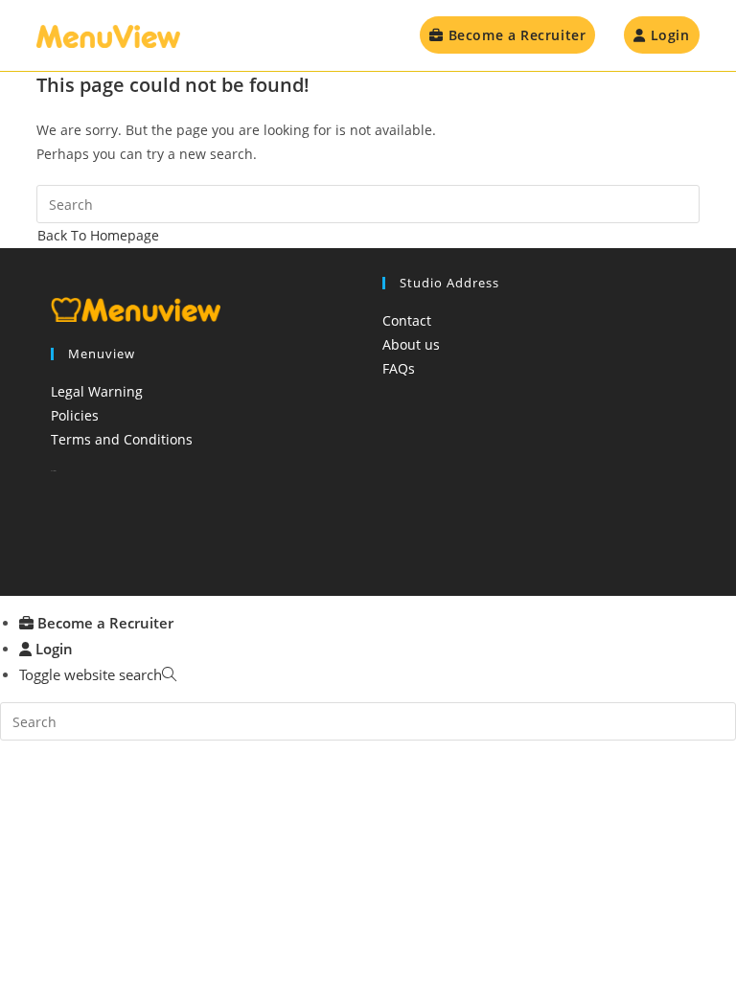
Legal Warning (97, 391)
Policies (75, 415)
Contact (406, 320)
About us (411, 344)
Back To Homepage (98, 235)
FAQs (398, 368)
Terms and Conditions (122, 439)
